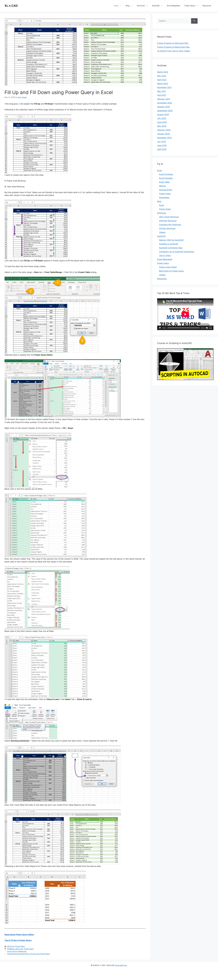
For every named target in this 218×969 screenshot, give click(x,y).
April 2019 (161, 149)
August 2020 (163, 114)
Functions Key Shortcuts (170, 224)
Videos (162, 232)
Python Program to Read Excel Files (173, 47)
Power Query (190, 6)
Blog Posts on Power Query (171, 271)
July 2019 (161, 141)
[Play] (160, 328)
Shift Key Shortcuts (168, 221)
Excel (116, 6)
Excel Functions (166, 174)
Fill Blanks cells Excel (15, 949)
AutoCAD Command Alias (170, 248)
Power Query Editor (168, 267)
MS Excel (10, 946)
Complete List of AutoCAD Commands (176, 251)
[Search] (194, 21)
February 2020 (164, 130)
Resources (207, 6)
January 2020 (163, 134)
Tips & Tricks (165, 255)
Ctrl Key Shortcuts (167, 228)
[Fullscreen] (210, 328)
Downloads (164, 197)
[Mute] (207, 328)
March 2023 (162, 72)
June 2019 (162, 145)
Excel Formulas (166, 178)
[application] (185, 314)
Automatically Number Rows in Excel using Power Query (28, 954)
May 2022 (161, 76)
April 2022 (161, 80)
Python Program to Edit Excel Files (172, 43)
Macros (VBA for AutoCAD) (171, 240)
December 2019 (164, 138)
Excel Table (164, 182)
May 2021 (161, 91)
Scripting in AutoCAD (168, 244)
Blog (127, 6)
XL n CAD (11, 5)
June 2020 (162, 122)
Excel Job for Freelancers (16, 951)
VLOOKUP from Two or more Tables (173, 51)
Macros (162, 186)
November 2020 (164, 103)
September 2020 (165, 110)
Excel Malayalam (173, 6)
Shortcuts (141, 6)
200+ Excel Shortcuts (169, 217)
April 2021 (161, 95)
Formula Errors (165, 190)
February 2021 (163, 99)
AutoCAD (156, 6)
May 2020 (161, 126)
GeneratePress (121, 965)
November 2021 (164, 87)
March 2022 (162, 83)
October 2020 (163, 107)
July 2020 (161, 118)
